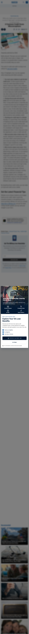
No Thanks (14, 342)
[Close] (26, 288)
